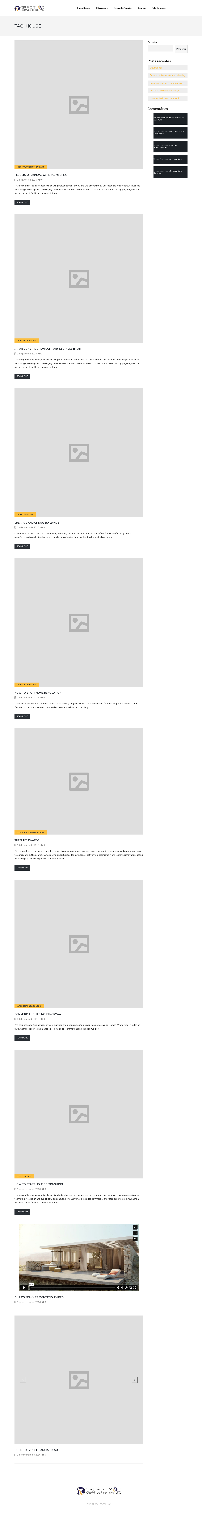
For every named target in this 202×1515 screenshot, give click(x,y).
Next (135, 1380)
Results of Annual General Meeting (40, 175)
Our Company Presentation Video (39, 1297)
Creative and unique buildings (36, 522)
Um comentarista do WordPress (167, 117)
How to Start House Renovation (38, 1184)
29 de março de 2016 (28, 527)
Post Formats (24, 1176)
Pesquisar (153, 42)
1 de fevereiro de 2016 (29, 1189)
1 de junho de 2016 (27, 179)
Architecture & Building (29, 1006)
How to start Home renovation (37, 693)
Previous (23, 1380)
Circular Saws (176, 159)
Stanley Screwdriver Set (165, 146)
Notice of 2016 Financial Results (38, 1450)
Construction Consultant (30, 167)
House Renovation (26, 340)
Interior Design (25, 514)
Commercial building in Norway (37, 1014)
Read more (22, 202)
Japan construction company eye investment (47, 349)
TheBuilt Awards (26, 840)
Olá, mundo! (156, 67)
